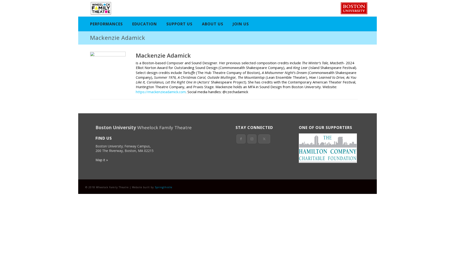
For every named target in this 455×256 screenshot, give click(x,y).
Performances (106, 24)
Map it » (102, 160)
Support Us (179, 24)
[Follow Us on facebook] (241, 138)
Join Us (241, 24)
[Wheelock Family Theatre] (100, 8)
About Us (212, 24)
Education (144, 24)
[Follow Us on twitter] (264, 138)
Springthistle (163, 187)
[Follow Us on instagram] (251, 138)
